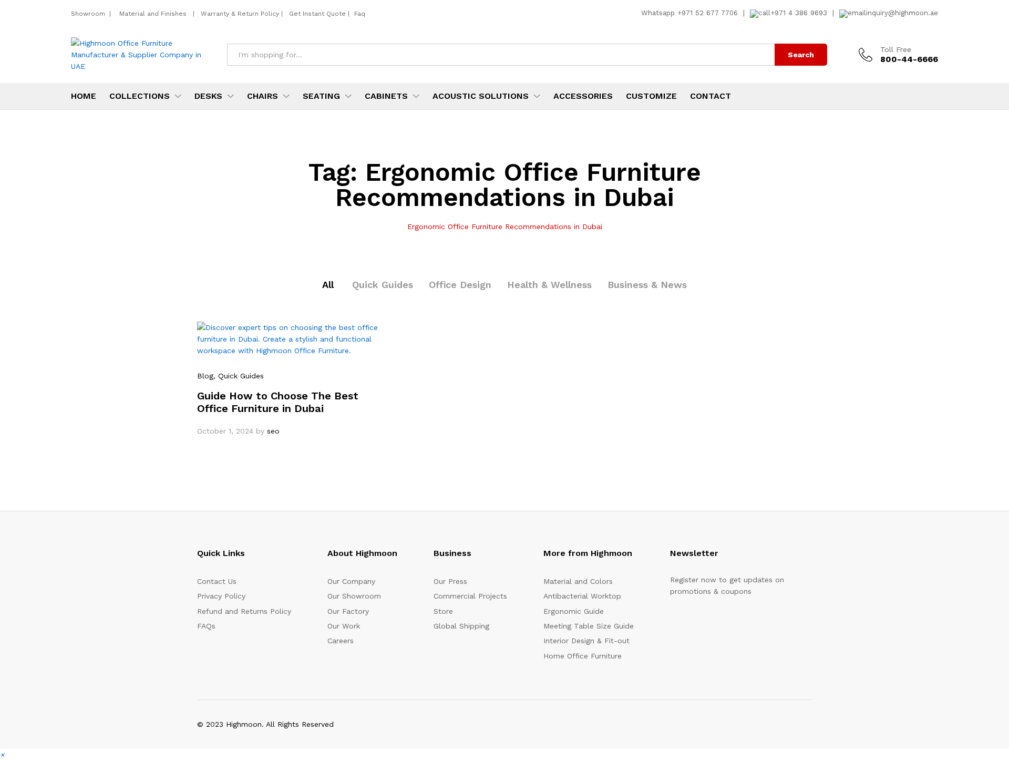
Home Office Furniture (582, 656)
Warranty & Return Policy (239, 13)
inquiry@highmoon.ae (902, 13)
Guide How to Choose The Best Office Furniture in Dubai (277, 402)
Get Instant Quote (317, 13)
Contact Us (216, 581)
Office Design (460, 284)
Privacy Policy (221, 596)
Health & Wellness (549, 284)
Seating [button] (321, 96)
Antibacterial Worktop (582, 596)
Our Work (343, 626)
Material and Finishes (154, 13)
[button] (2, 754)
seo (273, 431)
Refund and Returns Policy (244, 611)
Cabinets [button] (386, 96)
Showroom (89, 13)
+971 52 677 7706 (707, 13)
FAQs (206, 626)
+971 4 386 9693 (798, 13)
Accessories (583, 96)
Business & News (647, 284)
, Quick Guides (238, 376)
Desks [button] (208, 96)
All (328, 284)
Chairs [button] (262, 96)
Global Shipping (461, 626)
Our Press (450, 581)
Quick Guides (382, 284)
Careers (340, 640)
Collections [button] (139, 96)
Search (801, 54)
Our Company (351, 581)
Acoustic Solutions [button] (481, 96)
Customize (651, 96)
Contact (710, 96)
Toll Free (895, 49)
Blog (205, 376)
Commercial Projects (470, 596)
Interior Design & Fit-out (586, 640)
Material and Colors (578, 581)
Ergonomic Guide (573, 611)
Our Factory (348, 611)
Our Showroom (354, 596)
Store (443, 611)
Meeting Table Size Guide (588, 626)
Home (83, 96)
